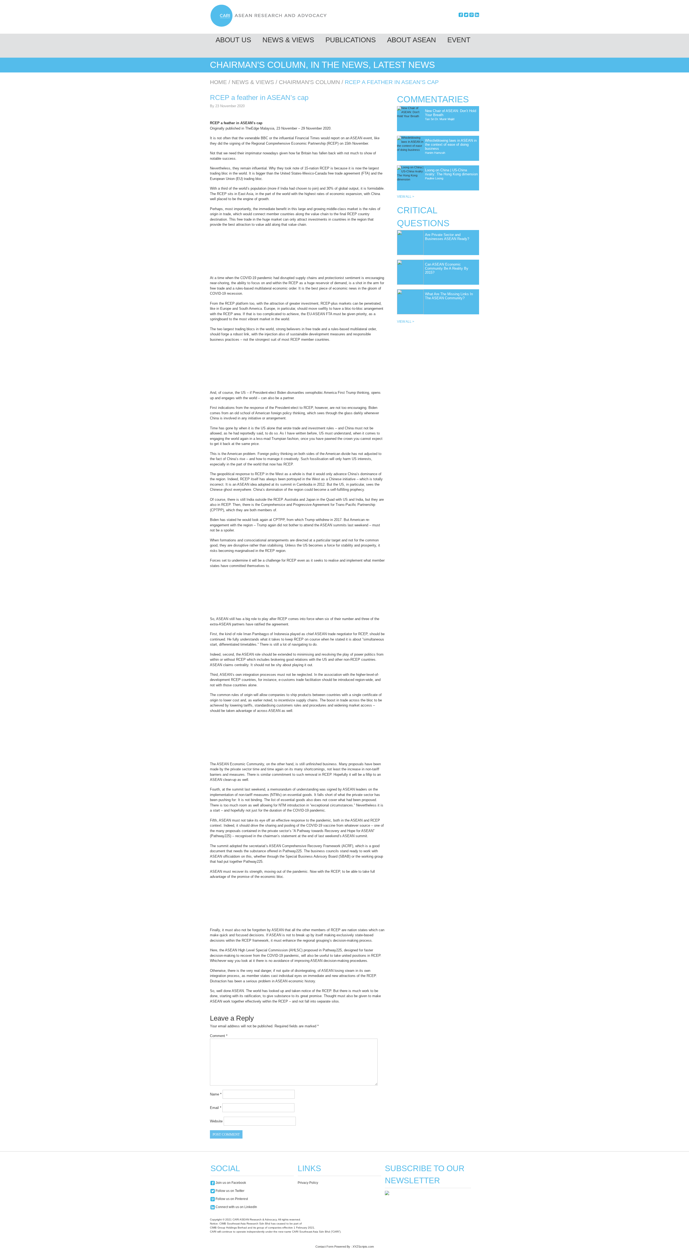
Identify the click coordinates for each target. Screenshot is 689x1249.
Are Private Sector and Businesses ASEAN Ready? (447, 237)
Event (458, 40)
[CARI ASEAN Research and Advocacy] (270, 26)
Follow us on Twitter (229, 1191)
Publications (350, 40)
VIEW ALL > (405, 197)
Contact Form (324, 1246)
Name (216, 1094)
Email (215, 1108)
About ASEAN (411, 40)
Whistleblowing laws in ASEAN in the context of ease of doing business (451, 144)
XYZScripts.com (363, 1246)
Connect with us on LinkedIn (236, 1207)
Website (216, 1121)
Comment (218, 1036)
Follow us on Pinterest (231, 1199)
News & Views (288, 40)
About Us (233, 40)
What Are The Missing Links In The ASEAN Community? (449, 296)
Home (218, 82)
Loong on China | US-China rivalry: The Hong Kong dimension (451, 172)
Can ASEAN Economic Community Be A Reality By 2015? (446, 268)
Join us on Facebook (230, 1183)
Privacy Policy (308, 1183)
